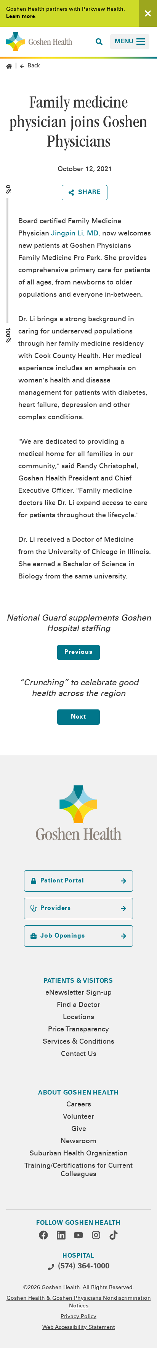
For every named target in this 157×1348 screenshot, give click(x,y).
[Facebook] (43, 1235)
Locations (78, 1017)
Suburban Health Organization (78, 1153)
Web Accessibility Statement (78, 1327)
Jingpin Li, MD (74, 233)
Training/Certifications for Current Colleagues (78, 1170)
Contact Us (78, 1054)
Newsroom (78, 1141)
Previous (78, 652)
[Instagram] (96, 1235)
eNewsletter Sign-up (78, 993)
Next (78, 717)
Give (78, 1129)
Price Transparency (78, 1029)
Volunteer (78, 1117)
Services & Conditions (78, 1042)
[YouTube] (78, 1235)
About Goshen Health (78, 1093)
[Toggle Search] (99, 42)
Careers (78, 1104)
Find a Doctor (78, 1005)
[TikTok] (113, 1235)
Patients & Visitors (78, 981)
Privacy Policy (78, 1317)
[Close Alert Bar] (148, 13)
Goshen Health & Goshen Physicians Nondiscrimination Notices (78, 1302)
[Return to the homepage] (39, 41)
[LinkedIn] (61, 1235)
